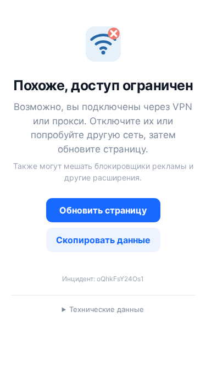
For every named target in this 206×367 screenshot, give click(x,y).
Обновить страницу (103, 210)
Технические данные (106, 309)
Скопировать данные (103, 239)
